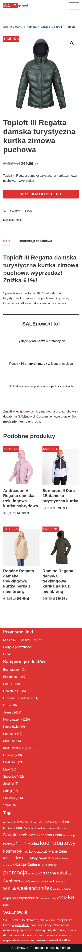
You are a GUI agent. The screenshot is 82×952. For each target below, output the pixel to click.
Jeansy (8, 712)
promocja (15, 872)
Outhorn (33, 864)
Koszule (8, 733)
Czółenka (9, 691)
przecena (48, 873)
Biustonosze (11, 676)
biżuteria (8, 828)
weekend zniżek (34, 888)
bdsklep (51, 822)
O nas (7, 654)
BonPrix (21, 828)
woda (67, 889)
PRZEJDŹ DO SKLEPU (41, 194)
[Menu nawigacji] (74, 5)
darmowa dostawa (56, 828)
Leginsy (8, 755)
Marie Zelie (57, 851)
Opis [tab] (6, 241)
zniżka (65, 897)
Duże (7, 705)
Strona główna (12, 26)
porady (52, 864)
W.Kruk (9, 888)
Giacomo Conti (49, 835)
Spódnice (9, 776)
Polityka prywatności (17, 647)
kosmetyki (13, 851)
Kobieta (31, 26)
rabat (62, 872)
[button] (72, 43)
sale (70, 873)
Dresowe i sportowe (16, 698)
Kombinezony (12, 719)
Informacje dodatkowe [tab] (35, 241)
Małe (6, 769)
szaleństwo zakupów (33, 881)
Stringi (7, 790)
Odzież (45, 26)
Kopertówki (11, 726)
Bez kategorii (12, 669)
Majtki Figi (10, 762)
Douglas (11, 834)
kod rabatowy (57, 843)
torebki (51, 881)
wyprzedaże (29, 898)
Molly (34, 858)
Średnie (8, 783)
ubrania (60, 881)
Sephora (11, 880)
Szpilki (7, 805)
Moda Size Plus (16, 858)
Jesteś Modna (27, 844)
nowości (44, 858)
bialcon (63, 821)
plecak (44, 865)
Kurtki (58, 26)
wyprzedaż (10, 898)
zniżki (6, 905)
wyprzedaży (31, 411)
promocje (34, 873)
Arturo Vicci (38, 822)
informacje (69, 835)
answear (21, 821)
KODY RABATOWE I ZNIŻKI (23, 640)
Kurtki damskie (13, 748)
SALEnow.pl (19, 947)
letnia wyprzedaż (36, 851)
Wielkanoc (58, 889)
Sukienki (9, 798)
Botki (6, 684)
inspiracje (9, 844)
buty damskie (36, 828)
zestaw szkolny (48, 898)
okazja (19, 864)
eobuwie (28, 835)
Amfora (7, 822)
